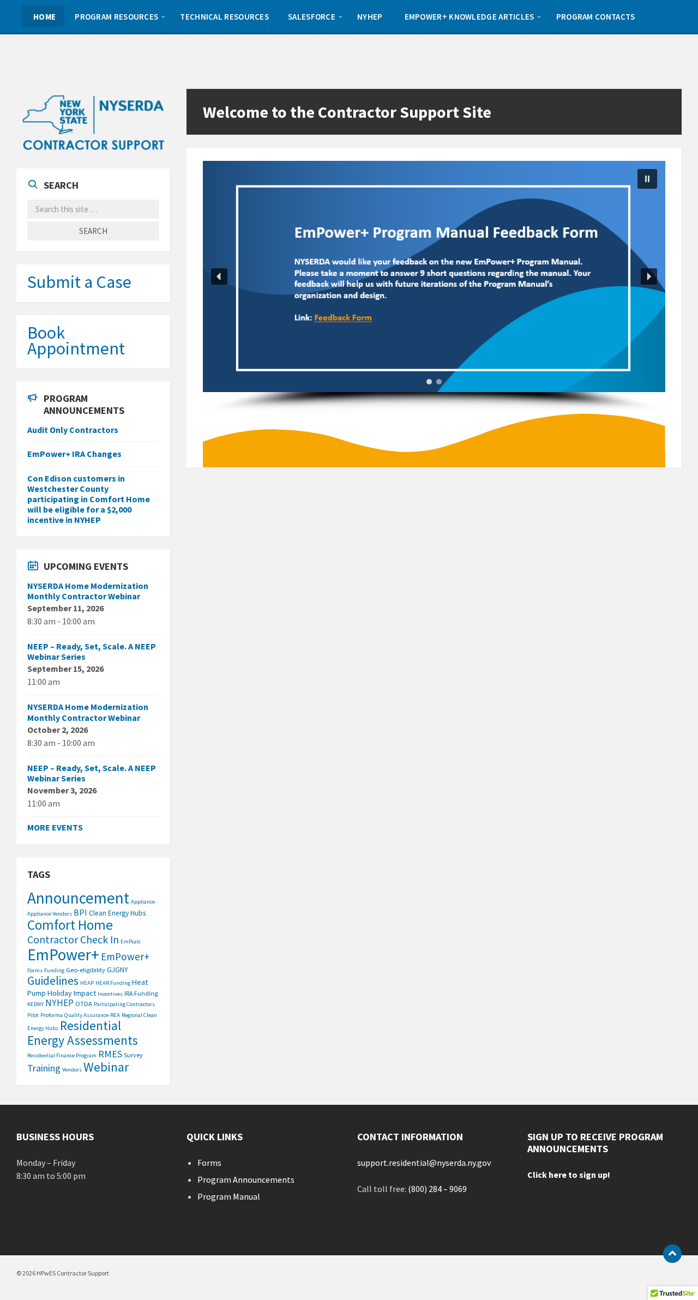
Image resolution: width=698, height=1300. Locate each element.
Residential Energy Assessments (82, 1033)
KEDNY (35, 1004)
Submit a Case (79, 282)
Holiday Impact (71, 993)
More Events (55, 827)
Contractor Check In (73, 939)
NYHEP (59, 1003)
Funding (54, 970)
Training (44, 1068)
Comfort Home (70, 925)
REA (115, 1015)
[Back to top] (672, 1253)
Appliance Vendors (49, 913)
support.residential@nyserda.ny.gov (424, 1162)
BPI (80, 912)
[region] (434, 287)
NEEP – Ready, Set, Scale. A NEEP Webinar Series (91, 651)
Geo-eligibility (85, 970)
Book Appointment (76, 340)
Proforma (51, 1015)
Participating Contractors (124, 1004)
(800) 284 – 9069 (437, 1188)
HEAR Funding (112, 982)
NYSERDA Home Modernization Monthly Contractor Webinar (87, 590)
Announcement (78, 898)
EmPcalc (131, 941)
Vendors (72, 1069)
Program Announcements (245, 1179)
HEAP (87, 982)
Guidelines (53, 980)
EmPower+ (63, 954)
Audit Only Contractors (72, 429)
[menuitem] (43, 16)
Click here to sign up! (568, 1174)
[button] (434, 276)
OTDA (83, 1004)
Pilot (33, 1015)
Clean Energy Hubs (117, 913)
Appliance (143, 901)
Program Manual (228, 1196)
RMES (110, 1054)
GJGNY (117, 969)
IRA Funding (141, 993)
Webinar (106, 1067)
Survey (133, 1055)
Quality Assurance (86, 1015)
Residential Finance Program (62, 1055)
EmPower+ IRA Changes (74, 453)
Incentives (110, 993)
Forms (35, 970)
